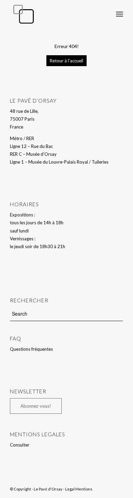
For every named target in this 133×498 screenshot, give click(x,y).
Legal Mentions (78, 489)
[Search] (104, 14)
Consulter (19, 445)
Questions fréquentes (31, 349)
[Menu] (119, 14)
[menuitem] (104, 14)
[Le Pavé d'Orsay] (55, 14)
